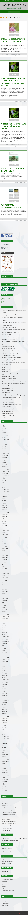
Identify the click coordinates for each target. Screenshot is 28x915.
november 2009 (5, 759)
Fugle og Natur (5, 859)
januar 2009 (4, 774)
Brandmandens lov (6, 280)
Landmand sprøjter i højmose (8, 355)
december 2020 (5, 530)
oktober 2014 (5, 661)
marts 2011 (4, 731)
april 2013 (4, 691)
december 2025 (5, 439)
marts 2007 (4, 792)
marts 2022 (4, 505)
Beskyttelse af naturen (7, 325)
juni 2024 (4, 459)
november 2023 (5, 471)
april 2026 (4, 432)
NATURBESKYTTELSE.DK (14, 6)
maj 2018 (4, 586)
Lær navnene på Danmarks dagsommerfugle (12, 357)
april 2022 (4, 503)
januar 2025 (4, 450)
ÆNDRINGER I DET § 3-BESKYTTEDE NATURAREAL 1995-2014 (14, 838)
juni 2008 (4, 786)
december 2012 (5, 697)
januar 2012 (4, 713)
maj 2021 (4, 521)
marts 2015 (4, 652)
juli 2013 (3, 686)
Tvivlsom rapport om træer (7, 413)
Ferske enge (4, 881)
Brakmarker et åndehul (7, 800)
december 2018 (5, 573)
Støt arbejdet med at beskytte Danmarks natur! (12, 408)
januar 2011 (4, 734)
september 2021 (5, 516)
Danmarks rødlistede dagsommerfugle (10, 332)
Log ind (3, 900)
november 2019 (5, 554)
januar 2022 (4, 509)
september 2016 (5, 620)
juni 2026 (4, 428)
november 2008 (5, 777)
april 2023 (4, 482)
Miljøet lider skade (6, 819)
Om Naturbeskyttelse (6, 386)
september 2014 (5, 663)
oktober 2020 (5, 534)
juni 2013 (4, 688)
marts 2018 (4, 589)
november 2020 (5, 532)
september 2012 (5, 700)
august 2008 (4, 783)
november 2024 (5, 453)
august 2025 (4, 444)
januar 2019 (4, 571)
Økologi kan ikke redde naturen (9, 823)
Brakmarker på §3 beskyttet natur (9, 327)
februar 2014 (5, 675)
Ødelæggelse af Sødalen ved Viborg (10, 394)
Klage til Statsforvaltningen (8, 352)
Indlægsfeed (4, 901)
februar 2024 (5, 466)
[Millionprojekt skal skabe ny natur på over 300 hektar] (14, 113)
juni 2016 (4, 625)
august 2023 (4, 477)
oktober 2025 (5, 443)
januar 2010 (4, 756)
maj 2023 (4, 480)
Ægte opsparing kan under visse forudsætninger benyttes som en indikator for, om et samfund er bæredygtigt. (12, 319)
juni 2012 (4, 704)
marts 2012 (4, 709)
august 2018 (4, 580)
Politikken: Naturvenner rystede (9, 826)
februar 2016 (5, 632)
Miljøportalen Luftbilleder (7, 861)
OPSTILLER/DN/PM (6, 392)
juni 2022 (4, 500)
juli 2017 (3, 602)
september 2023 (5, 475)
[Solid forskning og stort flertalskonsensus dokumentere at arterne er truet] (14, 67)
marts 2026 (4, 434)
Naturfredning (5, 871)
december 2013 (5, 679)
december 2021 (5, 511)
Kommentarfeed (5, 903)
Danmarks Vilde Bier (6, 334)
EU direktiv (3, 299)
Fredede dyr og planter (7, 848)
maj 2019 (4, 564)
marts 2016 (4, 630)
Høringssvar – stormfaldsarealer (9, 348)
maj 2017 (4, 605)
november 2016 (5, 616)
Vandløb (4, 892)
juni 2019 (4, 562)
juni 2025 (4, 446)
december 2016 (5, 614)
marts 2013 (4, 693)
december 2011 (5, 715)
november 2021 (5, 512)
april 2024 (4, 462)
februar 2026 (5, 435)
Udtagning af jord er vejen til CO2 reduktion (11, 417)
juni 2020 (4, 541)
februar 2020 (5, 548)
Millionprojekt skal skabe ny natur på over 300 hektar (13, 126)
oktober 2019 (5, 555)
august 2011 (4, 722)
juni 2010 (4, 747)
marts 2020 (4, 546)
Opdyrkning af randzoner (7, 390)
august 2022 (4, 496)
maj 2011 (4, 727)
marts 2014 (4, 673)
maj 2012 (4, 706)
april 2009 (4, 768)
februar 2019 (5, 570)
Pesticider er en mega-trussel (8, 825)
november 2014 (5, 659)
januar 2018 (4, 593)
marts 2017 (4, 609)
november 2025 (5, 441)
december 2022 (5, 489)
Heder (3, 883)
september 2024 (5, 457)
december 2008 (5, 775)
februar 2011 (5, 733)
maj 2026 (4, 430)
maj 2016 (4, 627)
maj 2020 (4, 543)
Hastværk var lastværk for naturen (9, 809)
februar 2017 (5, 611)
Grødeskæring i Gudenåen (8, 346)
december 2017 (5, 595)
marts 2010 (4, 752)
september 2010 (5, 741)
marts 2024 (4, 464)
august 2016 (4, 622)
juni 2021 (4, 520)
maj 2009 (4, 767)
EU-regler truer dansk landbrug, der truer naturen (12, 807)
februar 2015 (5, 654)
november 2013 (5, 681)
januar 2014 (4, 677)
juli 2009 (3, 763)
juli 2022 (3, 498)
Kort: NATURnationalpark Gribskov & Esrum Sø (12, 353)
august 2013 (4, 684)
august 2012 (4, 702)
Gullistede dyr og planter (7, 850)
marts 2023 (4, 484)
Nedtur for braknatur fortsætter (9, 378)
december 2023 (5, 469)
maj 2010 (4, 749)
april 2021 (4, 523)
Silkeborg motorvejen (6, 406)
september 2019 (5, 557)
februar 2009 (5, 772)
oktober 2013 (5, 682)
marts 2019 (4, 568)
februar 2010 (5, 754)
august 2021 (4, 518)
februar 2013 (5, 695)
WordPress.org (5, 905)
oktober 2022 (5, 493)
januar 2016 (4, 634)
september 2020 (5, 536)
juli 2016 (3, 623)
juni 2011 (4, 725)
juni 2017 (4, 604)
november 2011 (5, 716)
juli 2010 (3, 745)
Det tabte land (5, 803)
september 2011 (5, 720)
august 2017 (4, 600)
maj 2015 (4, 648)
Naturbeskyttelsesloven (6, 298)
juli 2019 (3, 561)
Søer (3, 888)
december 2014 (5, 657)
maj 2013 (4, 690)
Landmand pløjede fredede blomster (10, 840)
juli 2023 (3, 478)
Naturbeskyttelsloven (6, 863)
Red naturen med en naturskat (8, 402)
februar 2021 (5, 527)
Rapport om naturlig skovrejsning (9, 401)
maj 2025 (4, 448)
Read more (14, 35)
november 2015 (5, 638)
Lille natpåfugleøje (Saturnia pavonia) (10, 359)
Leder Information (6, 817)
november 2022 (5, 491)
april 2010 (4, 750)
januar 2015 (4, 656)
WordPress (19, 913)
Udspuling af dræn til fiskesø (8, 415)
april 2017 (4, 607)
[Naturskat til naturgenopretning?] (14, 194)
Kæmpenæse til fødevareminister (9, 812)
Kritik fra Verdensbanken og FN (9, 814)
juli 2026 (3, 426)
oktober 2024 (5, 455)
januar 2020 (4, 550)
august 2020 (4, 537)
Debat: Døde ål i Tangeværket (8, 338)
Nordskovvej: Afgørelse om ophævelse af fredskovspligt (14, 381)
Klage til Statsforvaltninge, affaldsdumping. (11, 350)
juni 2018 (4, 584)
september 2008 (5, 781)
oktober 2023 (5, 473)
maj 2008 (4, 788)
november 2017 (5, 596)
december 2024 (5, 451)
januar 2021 (4, 528)
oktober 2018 (5, 577)
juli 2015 (3, 645)
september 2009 (5, 761)
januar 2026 (4, 437)
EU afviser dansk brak (7, 805)
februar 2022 (5, 507)
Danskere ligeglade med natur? (9, 336)
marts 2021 (4, 525)
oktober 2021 (5, 514)
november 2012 (5, 698)
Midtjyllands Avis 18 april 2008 (8, 360)
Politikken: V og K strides (7, 828)
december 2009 (5, 758)
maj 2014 (4, 670)
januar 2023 (4, 487)
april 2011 (4, 729)
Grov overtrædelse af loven (8, 344)
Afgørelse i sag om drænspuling (9, 314)
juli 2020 (3, 539)
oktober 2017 (5, 598)
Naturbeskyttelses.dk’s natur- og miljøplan (11, 367)
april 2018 (4, 588)
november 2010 (5, 738)
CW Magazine (9, 913)
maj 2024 (4, 460)
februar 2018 (5, 591)
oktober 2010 (5, 740)
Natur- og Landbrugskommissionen (9, 366)
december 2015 (5, 636)
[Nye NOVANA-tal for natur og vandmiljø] (14, 157)
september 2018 (5, 579)
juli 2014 (3, 666)
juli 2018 (3, 582)
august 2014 (4, 664)
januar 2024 (4, 468)
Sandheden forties (6, 830)
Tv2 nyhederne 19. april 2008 (8, 409)
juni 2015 (4, 647)
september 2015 (5, 641)
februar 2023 (5, 485)
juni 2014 (4, 668)
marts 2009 (4, 770)
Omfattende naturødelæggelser (9, 821)
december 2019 (5, 552)
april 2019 (4, 566)
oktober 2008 (5, 779)
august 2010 (4, 743)
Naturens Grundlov (6, 369)
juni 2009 (4, 765)
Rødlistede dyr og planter (7, 851)
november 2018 (5, 575)
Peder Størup (6, 54)
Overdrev (4, 886)
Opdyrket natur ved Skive (7, 388)
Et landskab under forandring (8, 339)
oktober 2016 (5, 618)
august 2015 (4, 643)
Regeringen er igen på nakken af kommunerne (12, 404)
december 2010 (5, 736)
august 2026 (4, 425)
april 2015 (4, 650)
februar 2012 (5, 711)
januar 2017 (4, 613)
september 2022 (5, 494)
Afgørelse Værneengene (7, 315)
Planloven (3, 301)
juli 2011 (3, 724)
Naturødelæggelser (6, 371)
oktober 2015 (5, 639)
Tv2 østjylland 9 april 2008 (7, 411)
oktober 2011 (5, 718)
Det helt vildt (4, 801)
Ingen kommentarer (16, 54)
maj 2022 (4, 502)
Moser (3, 884)
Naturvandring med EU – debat (8, 376)
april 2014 (4, 672)
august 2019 (4, 559)
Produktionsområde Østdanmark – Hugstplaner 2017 (13, 395)
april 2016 (4, 629)
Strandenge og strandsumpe (8, 890)
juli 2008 (3, 784)
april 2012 (4, 707)
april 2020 (4, 545)
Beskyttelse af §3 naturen (7, 879)
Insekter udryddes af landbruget (9, 810)
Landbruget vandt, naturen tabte (9, 816)
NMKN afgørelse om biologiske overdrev (11, 380)
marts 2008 (4, 790)
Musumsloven (4, 302)
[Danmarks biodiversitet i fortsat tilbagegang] (14, 28)
